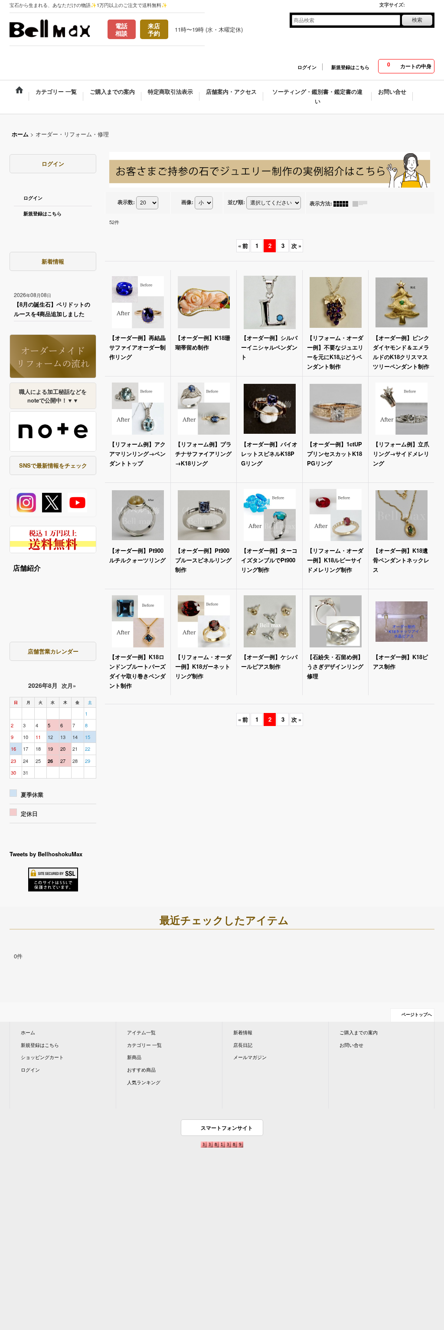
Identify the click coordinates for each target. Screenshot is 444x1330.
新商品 (134, 1056)
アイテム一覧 (141, 1032)
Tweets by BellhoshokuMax (46, 854)
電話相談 (121, 29)
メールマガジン (250, 1056)
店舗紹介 (27, 568)
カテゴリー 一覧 (144, 1044)
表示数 (126, 202)
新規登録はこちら (350, 67)
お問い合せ (351, 1044)
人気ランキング (143, 1082)
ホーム (28, 1032)
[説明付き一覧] (362, 203)
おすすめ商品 (141, 1069)
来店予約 (154, 29)
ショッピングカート (42, 1056)
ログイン (307, 67)
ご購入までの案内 (359, 1032)
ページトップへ (417, 1014)
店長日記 (242, 1044)
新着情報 (242, 1032)
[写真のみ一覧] (343, 203)
